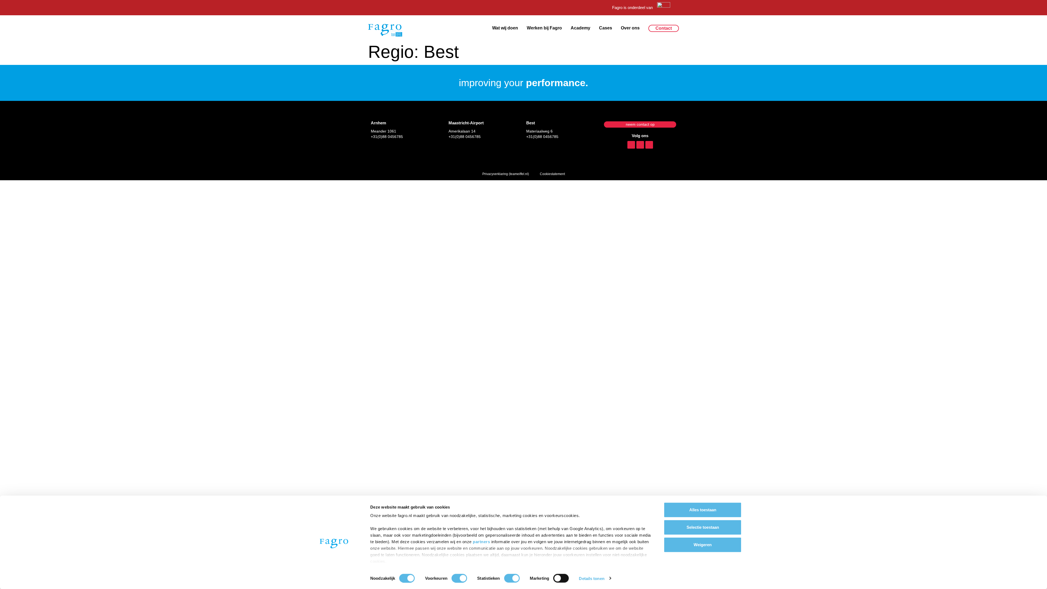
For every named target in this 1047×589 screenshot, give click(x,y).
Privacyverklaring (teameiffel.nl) (505, 174)
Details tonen (591, 578)
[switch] (459, 578)
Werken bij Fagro (544, 28)
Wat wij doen (505, 28)
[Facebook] (649, 145)
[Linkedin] (631, 145)
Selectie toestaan (703, 527)
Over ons (630, 28)
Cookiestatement (552, 174)
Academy (580, 28)
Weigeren (703, 544)
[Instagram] (640, 145)
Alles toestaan (702, 509)
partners (482, 541)
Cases (605, 28)
